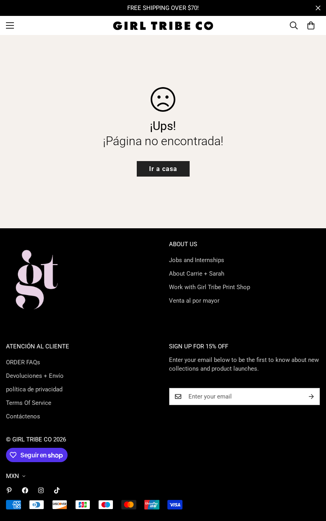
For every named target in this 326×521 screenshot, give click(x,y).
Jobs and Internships (196, 260)
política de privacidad (34, 389)
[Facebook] (25, 490)
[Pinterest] (9, 490)
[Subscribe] (311, 396)
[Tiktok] (57, 490)
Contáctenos (23, 416)
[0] (311, 25)
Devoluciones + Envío (35, 375)
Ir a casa (163, 169)
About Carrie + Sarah (196, 273)
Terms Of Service (28, 402)
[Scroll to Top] (310, 478)
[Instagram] (41, 490)
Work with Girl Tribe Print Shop (209, 287)
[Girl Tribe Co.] (163, 25)
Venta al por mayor (194, 300)
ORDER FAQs (23, 362)
